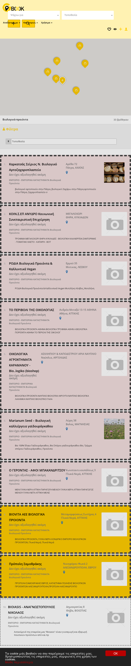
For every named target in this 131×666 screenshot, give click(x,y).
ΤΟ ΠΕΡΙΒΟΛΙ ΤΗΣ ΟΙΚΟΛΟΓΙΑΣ (31, 310)
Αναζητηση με (10, 22)
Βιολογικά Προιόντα (20, 323)
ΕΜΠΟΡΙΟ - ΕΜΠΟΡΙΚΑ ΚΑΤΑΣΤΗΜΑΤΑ (29, 180)
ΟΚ (116, 653)
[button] (48, 73)
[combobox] (34, 15)
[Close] (125, 29)
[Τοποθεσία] (8, 141)
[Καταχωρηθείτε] (120, 29)
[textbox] (34, 15)
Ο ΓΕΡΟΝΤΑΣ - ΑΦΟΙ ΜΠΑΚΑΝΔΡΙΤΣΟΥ (37, 470)
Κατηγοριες (29, 22)
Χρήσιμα (46, 22)
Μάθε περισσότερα (19, 662)
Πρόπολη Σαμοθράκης (25, 564)
